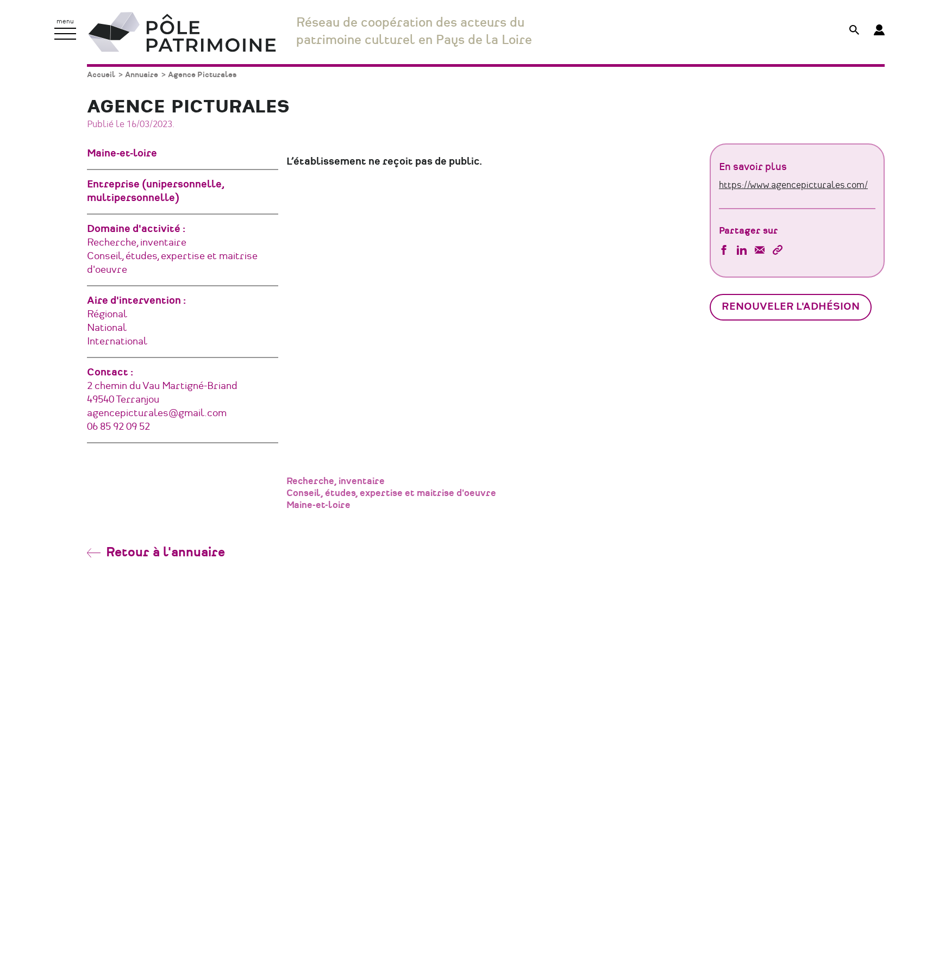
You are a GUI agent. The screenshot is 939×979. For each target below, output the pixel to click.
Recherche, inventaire (335, 481)
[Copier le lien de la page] (777, 251)
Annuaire (141, 75)
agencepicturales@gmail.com (157, 413)
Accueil (101, 75)
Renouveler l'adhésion (791, 307)
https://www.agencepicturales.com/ (793, 185)
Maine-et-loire (318, 505)
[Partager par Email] (760, 251)
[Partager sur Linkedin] (742, 251)
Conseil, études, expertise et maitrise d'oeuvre (391, 493)
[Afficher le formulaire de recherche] (854, 31)
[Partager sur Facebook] (724, 251)
